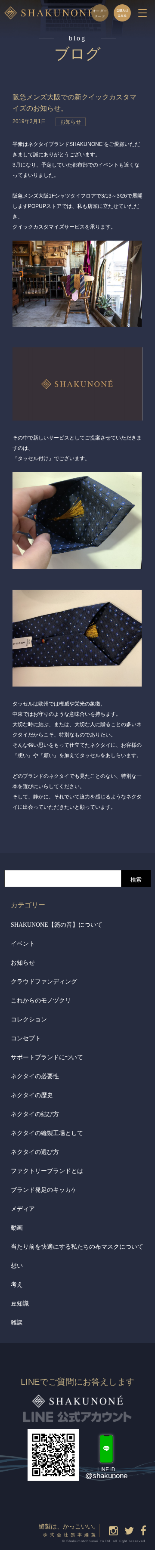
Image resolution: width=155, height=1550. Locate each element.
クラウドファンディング (44, 981)
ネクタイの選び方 (35, 1152)
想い (17, 1265)
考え (17, 1284)
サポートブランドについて (47, 1057)
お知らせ (23, 962)
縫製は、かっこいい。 (69, 1530)
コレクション (29, 1019)
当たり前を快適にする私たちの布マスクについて (77, 1247)
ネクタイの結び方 (35, 1114)
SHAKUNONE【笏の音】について (56, 925)
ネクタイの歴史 (32, 1095)
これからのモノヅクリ (41, 1000)
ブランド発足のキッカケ (44, 1190)
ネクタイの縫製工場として (47, 1133)
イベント (23, 944)
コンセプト (26, 1038)
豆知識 (20, 1303)
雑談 (17, 1322)
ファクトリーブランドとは (47, 1171)
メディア (23, 1209)
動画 (17, 1228)
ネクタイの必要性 (35, 1076)
